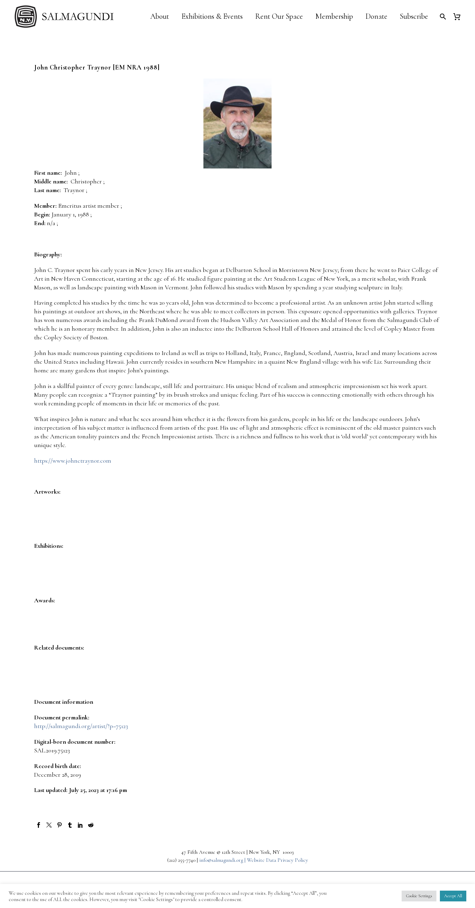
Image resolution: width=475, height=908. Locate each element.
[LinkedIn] (80, 825)
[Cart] (459, 16)
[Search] (442, 16)
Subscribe (414, 16)
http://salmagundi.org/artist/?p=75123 (81, 726)
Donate (376, 16)
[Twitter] (49, 825)
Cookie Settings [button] (419, 896)
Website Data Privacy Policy (277, 860)
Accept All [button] (453, 896)
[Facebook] (38, 825)
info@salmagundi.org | (223, 860)
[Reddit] (91, 825)
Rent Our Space (279, 16)
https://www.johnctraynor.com (72, 460)
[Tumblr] (70, 825)
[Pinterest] (59, 825)
